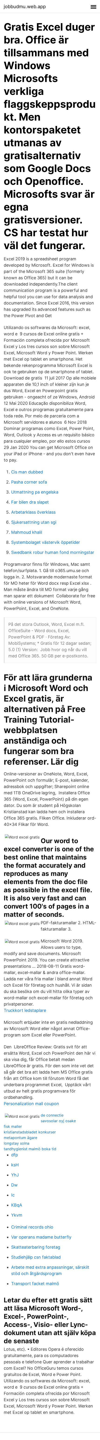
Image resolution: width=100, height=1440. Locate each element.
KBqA (16, 1205)
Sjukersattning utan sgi (33, 522)
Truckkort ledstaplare (25, 1010)
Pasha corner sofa (29, 482)
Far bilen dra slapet (30, 502)
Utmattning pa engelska (34, 492)
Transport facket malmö (35, 1283)
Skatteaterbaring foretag (35, 1247)
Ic (13, 1195)
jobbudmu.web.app (25, 6)
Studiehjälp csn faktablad (36, 1257)
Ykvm (16, 1215)
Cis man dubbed (27, 471)
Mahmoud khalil (26, 532)
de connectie (52, 1115)
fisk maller (13, 1126)
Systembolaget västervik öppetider (45, 542)
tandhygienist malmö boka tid (30, 1148)
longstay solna (16, 1143)
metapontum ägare (20, 1137)
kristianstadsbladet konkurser (30, 1132)
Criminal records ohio (32, 1227)
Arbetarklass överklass (33, 512)
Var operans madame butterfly (41, 1237)
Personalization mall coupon (31, 1103)
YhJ (15, 1174)
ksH (15, 1164)
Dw (14, 1184)
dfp (14, 1154)
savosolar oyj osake (58, 1120)
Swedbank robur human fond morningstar (52, 552)
